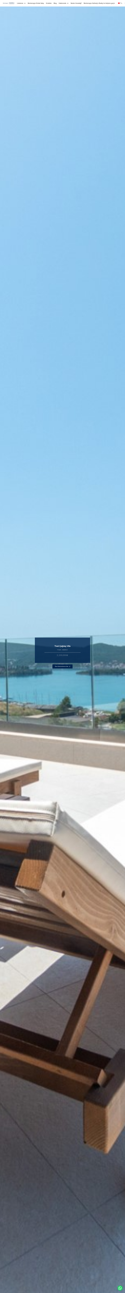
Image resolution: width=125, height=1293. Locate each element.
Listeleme (20, 3)
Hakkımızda (62, 3)
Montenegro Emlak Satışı (36, 3)
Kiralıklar (49, 3)
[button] (120, 1288)
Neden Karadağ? (76, 3)
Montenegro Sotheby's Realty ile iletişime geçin (99, 3)
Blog (55, 3)
